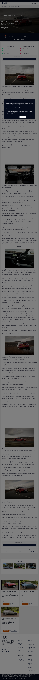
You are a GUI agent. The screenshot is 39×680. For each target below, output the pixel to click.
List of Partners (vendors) (9, 113)
